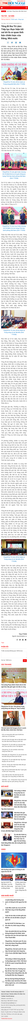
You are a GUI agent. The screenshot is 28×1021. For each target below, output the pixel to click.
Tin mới (3, 11)
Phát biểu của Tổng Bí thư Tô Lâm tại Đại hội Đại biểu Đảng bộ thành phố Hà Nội (14, 755)
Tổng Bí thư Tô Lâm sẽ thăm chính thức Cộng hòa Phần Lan (13, 750)
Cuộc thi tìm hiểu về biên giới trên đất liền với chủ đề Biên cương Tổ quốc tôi (15, 918)
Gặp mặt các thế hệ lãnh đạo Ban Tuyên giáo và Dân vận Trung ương (14, 770)
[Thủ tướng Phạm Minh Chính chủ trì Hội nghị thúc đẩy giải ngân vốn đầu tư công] (14, 675)
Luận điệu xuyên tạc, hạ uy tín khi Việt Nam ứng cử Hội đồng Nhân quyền (15, 910)
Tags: (2, 642)
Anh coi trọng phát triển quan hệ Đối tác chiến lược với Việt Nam (13, 735)
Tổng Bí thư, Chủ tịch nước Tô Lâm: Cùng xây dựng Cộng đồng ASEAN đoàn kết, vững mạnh (16, 943)
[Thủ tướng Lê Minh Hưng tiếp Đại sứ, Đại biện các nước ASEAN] (7, 793)
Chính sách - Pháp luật (17, 19)
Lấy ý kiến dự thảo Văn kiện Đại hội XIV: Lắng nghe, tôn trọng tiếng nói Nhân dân (13, 775)
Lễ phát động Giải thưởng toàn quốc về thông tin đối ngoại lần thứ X (16, 902)
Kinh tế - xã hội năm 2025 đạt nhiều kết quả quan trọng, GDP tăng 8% (14, 765)
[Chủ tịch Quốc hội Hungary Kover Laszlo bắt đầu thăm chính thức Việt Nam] (14, 718)
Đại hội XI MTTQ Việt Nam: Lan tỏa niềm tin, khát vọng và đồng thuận (15, 925)
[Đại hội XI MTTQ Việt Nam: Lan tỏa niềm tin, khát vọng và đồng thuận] (7, 877)
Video (3, 849)
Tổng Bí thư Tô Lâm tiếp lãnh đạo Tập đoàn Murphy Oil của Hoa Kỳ (14, 760)
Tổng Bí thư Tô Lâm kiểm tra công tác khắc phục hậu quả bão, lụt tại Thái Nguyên (14, 745)
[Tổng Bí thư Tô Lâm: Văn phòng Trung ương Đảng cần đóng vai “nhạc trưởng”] (14, 697)
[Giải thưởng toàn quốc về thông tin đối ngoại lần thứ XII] (14, 860)
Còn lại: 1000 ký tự (6, 660)
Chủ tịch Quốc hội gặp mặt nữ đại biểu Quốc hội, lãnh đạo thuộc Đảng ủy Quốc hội (14, 740)
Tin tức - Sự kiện (7, 16)
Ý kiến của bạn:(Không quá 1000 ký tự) (12, 651)
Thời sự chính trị (5, 19)
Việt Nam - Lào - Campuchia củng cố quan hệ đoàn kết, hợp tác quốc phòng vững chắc (14, 780)
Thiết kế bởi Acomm (6, 1018)
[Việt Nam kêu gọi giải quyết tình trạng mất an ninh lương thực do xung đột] (7, 815)
